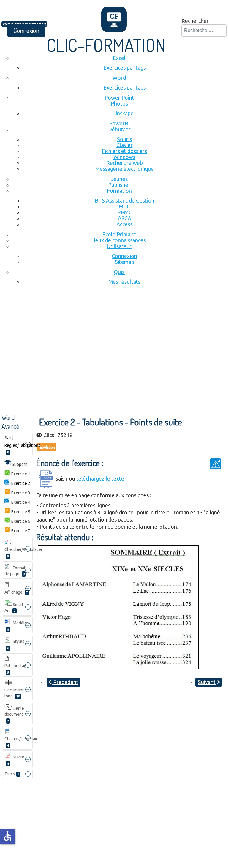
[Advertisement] (114, 337)
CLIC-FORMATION (106, 45)
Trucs (11, 774)
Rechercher (195, 21)
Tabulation (46, 447)
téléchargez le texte (100, 479)
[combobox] (204, 30)
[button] (27, 444)
